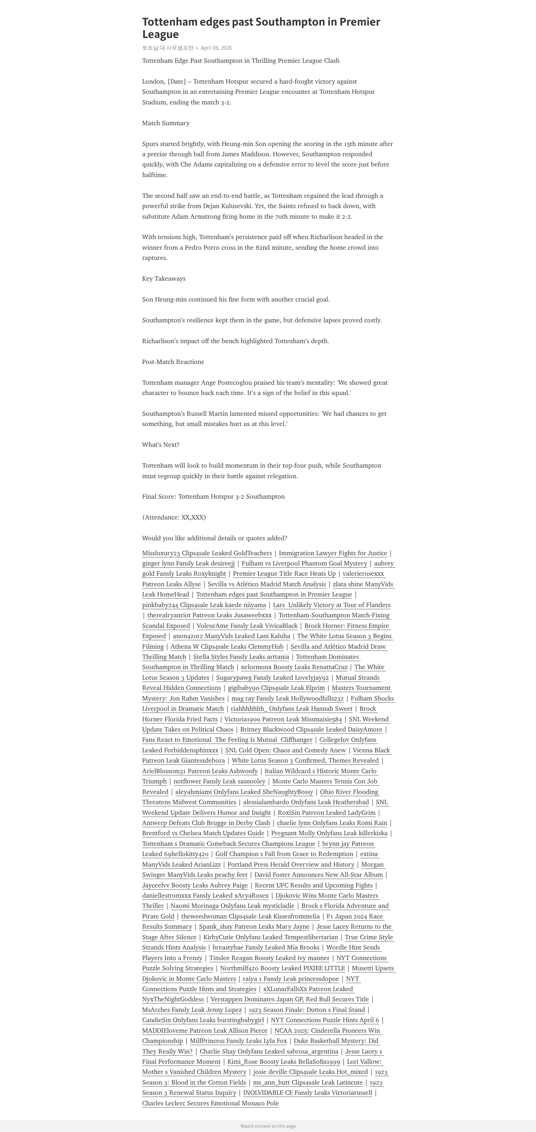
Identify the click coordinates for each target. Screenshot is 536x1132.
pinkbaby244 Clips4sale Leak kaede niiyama (204, 605)
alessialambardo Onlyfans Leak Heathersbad (306, 802)
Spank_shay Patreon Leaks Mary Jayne (254, 926)
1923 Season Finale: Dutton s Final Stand (307, 1010)
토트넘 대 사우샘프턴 (168, 48)
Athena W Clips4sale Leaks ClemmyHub (227, 646)
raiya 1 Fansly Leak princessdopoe (291, 979)
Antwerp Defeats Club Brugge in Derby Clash (206, 823)
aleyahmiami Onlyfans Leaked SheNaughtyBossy (244, 792)
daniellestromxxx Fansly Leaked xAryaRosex (205, 895)
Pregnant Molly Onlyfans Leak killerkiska (329, 833)
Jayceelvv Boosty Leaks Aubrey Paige (195, 885)
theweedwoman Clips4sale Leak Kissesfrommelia (250, 916)
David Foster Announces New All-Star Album (319, 875)
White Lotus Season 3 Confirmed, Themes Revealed (305, 760)
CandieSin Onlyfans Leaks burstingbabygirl (203, 1020)
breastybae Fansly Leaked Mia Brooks (266, 947)
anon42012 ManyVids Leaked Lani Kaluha (231, 636)
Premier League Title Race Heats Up (284, 573)
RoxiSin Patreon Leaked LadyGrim (327, 813)
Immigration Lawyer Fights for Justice (333, 553)
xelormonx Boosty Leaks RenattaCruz (294, 667)
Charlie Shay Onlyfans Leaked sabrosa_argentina (269, 1051)
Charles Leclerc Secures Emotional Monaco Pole (210, 1103)
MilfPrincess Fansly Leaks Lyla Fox (238, 1041)
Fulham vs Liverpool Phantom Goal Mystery (304, 563)
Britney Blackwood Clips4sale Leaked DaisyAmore (311, 729)
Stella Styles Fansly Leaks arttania (241, 657)
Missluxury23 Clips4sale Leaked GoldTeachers (207, 553)
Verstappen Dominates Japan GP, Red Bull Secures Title (290, 999)
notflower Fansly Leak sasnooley (219, 781)
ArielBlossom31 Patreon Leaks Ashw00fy (200, 771)
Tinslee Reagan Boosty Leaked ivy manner (269, 958)
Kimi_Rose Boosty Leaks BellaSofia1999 (284, 1062)
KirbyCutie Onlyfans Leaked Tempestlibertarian (270, 937)
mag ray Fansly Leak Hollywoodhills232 (288, 698)
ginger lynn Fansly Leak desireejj (188, 563)
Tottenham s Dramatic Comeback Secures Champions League (228, 844)
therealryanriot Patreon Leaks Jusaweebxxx (209, 615)
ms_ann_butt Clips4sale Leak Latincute (308, 1082)
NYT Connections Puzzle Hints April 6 (325, 1020)
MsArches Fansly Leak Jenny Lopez (192, 1010)
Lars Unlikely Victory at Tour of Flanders (332, 605)
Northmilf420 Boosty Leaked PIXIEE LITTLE (282, 968)
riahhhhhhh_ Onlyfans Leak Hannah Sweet (292, 709)
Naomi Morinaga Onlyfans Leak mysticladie (233, 906)
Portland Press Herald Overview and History (291, 864)
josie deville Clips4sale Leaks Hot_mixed (310, 1072)
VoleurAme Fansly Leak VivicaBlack (247, 626)
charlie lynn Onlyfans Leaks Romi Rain (332, 823)
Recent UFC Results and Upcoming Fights (314, 885)
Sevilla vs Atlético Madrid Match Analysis (267, 584)
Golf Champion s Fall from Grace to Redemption (284, 854)
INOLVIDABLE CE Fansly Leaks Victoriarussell (307, 1093)
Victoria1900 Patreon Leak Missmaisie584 (283, 719)
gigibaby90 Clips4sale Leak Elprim (276, 688)
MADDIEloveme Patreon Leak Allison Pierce (205, 1031)
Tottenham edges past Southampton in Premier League (274, 594)
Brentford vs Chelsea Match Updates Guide (203, 833)
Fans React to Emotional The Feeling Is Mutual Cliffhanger (227, 740)
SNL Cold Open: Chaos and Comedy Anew (285, 750)
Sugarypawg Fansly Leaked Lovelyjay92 (272, 678)
